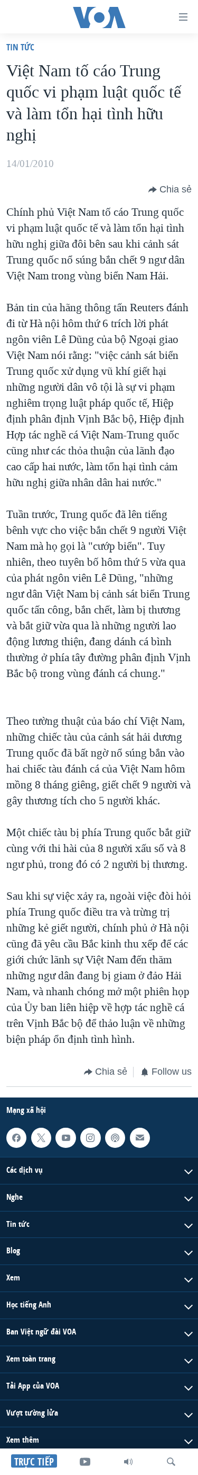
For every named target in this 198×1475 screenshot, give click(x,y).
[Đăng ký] (140, 1137)
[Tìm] (171, 1461)
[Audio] (128, 1461)
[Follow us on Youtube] (65, 1137)
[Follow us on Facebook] (16, 1137)
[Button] (170, 190)
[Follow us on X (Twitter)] (41, 1137)
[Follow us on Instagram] (90, 1137)
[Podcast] (115, 1137)
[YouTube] (85, 1461)
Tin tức (20, 47)
